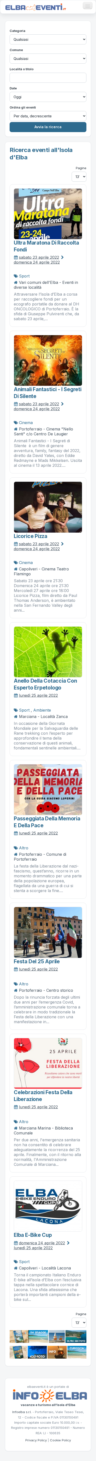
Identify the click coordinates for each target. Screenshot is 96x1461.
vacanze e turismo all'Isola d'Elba (48, 1405)
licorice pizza (30, 536)
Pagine (81, 168)
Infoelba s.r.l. (22, 1412)
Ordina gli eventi (23, 107)
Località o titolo (21, 69)
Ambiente (42, 710)
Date (13, 88)
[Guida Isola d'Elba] (48, 1351)
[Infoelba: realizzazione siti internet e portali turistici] (50, 1395)
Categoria (17, 31)
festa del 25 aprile (37, 961)
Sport (24, 276)
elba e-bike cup (33, 1235)
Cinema (26, 422)
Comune (16, 50)
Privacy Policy (36, 1440)
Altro (23, 847)
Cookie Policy (60, 1440)
